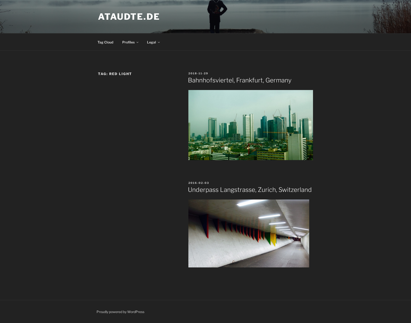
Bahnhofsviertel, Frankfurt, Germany (240, 80)
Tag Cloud (105, 42)
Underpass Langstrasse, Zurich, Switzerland (250, 189)
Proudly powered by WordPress (120, 312)
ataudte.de (129, 16)
